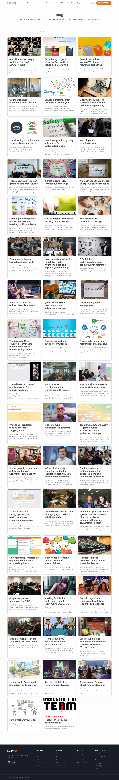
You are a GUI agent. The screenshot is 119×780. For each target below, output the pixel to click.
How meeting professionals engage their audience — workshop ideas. (24, 560)
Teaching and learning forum (88, 142)
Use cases (38, 3)
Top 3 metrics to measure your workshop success (93, 386)
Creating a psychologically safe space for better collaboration (59, 143)
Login (93, 3)
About (58, 754)
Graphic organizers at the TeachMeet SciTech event (23, 640)
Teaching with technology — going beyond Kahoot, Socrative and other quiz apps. (94, 429)
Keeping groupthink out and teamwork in (56, 342)
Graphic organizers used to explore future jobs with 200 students (92, 601)
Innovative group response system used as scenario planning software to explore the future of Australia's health (94, 517)
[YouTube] (13, 762)
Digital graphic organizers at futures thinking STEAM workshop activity (23, 471)
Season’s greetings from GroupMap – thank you (57, 101)
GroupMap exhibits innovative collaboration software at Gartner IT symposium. (93, 643)
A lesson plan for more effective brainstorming (92, 683)
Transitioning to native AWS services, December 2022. (24, 142)
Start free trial (104, 3)
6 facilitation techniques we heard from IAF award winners (22, 62)
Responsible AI (100, 757)
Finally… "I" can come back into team (56, 721)
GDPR (97, 769)
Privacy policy (99, 763)
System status (80, 760)
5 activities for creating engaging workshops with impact (57, 387)
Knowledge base (81, 754)
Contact (59, 757)
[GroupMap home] (11, 3)
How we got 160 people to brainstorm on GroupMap (23, 683)
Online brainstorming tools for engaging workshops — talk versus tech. (59, 514)
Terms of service (100, 760)
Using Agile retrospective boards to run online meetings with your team (22, 221)
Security (98, 754)
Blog (78, 3)
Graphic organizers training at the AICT (19, 599)
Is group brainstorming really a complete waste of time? (57, 560)
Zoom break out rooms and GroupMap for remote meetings (21, 387)
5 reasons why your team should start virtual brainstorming (56, 305)
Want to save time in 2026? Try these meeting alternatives (91, 62)
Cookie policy (99, 766)
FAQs (77, 757)
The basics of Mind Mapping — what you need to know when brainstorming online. (20, 345)
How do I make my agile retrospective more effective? (55, 641)
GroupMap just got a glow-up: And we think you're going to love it (57, 62)
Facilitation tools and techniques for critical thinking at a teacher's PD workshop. (92, 472)
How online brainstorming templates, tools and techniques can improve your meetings (58, 263)
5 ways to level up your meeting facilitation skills (93, 342)
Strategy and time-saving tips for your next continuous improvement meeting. (21, 515)
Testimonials (60, 766)
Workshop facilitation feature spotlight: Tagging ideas (20, 428)
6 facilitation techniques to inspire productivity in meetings (93, 262)
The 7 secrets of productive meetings (91, 220)
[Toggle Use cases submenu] (43, 3)
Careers (59, 760)
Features (30, 3)
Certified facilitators (52, 3)
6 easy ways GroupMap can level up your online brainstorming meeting (92, 102)
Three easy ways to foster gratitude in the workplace (23, 182)
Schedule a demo (82, 763)
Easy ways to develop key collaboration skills (21, 260)
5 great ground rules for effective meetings (56, 182)
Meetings (40, 754)
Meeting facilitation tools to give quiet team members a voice (57, 601)
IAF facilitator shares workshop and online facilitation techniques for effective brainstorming (58, 472)
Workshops (41, 757)
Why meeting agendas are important (92, 304)
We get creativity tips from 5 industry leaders (57, 683)
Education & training (44, 760)
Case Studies (60, 763)
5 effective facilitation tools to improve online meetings (94, 182)
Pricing (63, 3)
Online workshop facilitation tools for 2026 (23, 101)
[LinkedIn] (9, 762)
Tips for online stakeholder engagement (58, 426)
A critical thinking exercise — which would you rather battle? (92, 560)
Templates (71, 3)
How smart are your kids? (22, 720)
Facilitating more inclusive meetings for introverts (59, 220)
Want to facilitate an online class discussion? (22, 304)
